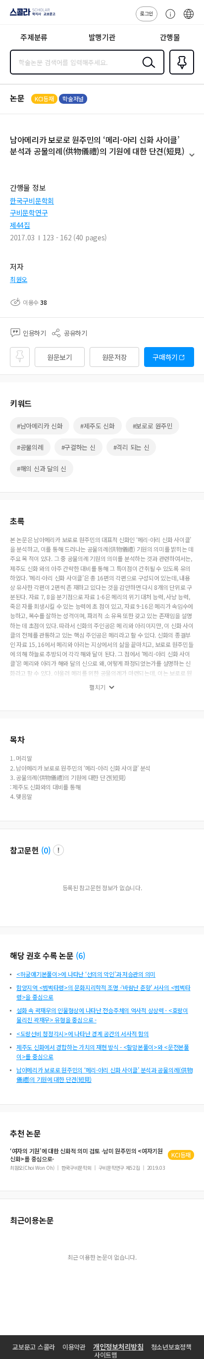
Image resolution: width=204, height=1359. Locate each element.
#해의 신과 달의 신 (41, 468)
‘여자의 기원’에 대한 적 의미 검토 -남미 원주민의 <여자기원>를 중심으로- (86, 1155)
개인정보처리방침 (118, 1347)
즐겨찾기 (179, 73)
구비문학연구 (29, 212)
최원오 (18, 279)
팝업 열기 (58, 850)
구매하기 (165, 357)
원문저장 (114, 357)
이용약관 (74, 1347)
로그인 (146, 13)
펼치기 (192, 159)
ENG (188, 18)
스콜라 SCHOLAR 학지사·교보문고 (30, 15)
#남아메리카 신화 (39, 425)
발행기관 (102, 37)
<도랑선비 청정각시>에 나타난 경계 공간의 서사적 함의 (82, 1033)
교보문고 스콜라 (33, 1347)
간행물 (170, 37)
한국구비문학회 (32, 201)
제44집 (20, 225)
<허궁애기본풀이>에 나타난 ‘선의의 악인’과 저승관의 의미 (85, 974)
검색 (146, 70)
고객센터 (168, 18)
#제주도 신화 (97, 425)
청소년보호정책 (171, 1347)
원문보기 (59, 357)
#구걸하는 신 (78, 447)
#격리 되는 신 (131, 447)
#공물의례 (30, 447)
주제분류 (34, 37)
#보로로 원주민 (153, 425)
